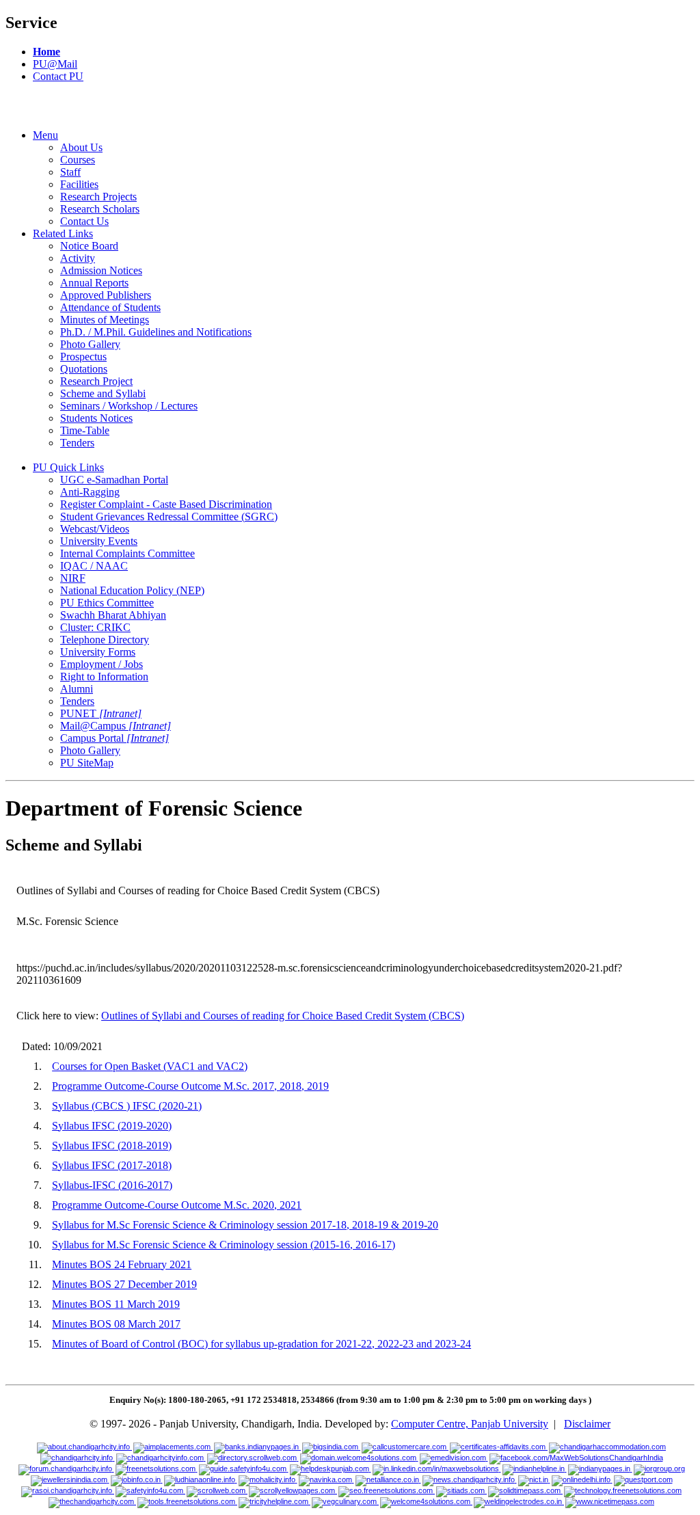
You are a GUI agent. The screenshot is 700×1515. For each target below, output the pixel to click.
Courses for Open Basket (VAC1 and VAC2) (149, 1066)
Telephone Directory (104, 639)
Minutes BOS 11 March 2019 (116, 1304)
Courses (77, 159)
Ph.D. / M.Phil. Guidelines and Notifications (156, 332)
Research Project (96, 381)
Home (46, 51)
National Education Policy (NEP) (132, 590)
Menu (45, 135)
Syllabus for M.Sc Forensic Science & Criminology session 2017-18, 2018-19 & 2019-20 (245, 1225)
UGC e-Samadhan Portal (114, 479)
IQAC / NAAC (94, 566)
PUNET (101, 713)
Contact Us (84, 221)
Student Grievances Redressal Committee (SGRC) (169, 516)
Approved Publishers (105, 295)
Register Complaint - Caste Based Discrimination (166, 504)
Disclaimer (587, 1424)
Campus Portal (114, 738)
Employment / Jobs (101, 664)
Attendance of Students (110, 307)
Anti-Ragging (90, 492)
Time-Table (84, 430)
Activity (77, 258)
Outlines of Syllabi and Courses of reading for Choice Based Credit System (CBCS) (282, 1015)
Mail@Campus (115, 726)
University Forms (97, 652)
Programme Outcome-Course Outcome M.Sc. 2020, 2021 (176, 1205)
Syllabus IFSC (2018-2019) (112, 1145)
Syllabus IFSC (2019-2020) (112, 1125)
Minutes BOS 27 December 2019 (124, 1284)
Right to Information (104, 676)
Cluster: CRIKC (95, 627)
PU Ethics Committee (107, 602)
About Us (81, 147)
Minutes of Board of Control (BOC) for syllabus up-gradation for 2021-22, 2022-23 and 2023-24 (261, 1344)
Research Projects (98, 196)
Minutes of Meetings (104, 319)
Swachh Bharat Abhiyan (113, 615)
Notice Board (89, 246)
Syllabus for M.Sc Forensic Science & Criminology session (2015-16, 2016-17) (223, 1244)
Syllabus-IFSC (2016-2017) (112, 1185)
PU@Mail (55, 64)
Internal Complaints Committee (127, 553)
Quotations (83, 369)
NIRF (72, 578)
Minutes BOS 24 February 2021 (121, 1264)
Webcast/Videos (94, 529)
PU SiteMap (86, 762)
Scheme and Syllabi (103, 393)
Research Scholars (99, 209)
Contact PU (58, 76)
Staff (70, 172)
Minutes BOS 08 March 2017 (116, 1324)
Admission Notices (101, 270)
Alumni (76, 689)
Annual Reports (94, 283)
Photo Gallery (90, 344)
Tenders (77, 442)
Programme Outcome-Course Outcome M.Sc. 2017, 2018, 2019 (190, 1086)
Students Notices (96, 418)
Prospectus (83, 356)
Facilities (79, 184)
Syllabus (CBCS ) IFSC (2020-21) (127, 1106)
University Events (98, 541)
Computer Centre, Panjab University (469, 1424)
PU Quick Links (68, 467)
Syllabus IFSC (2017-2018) (112, 1165)
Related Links (63, 233)
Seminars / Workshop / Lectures (129, 406)
